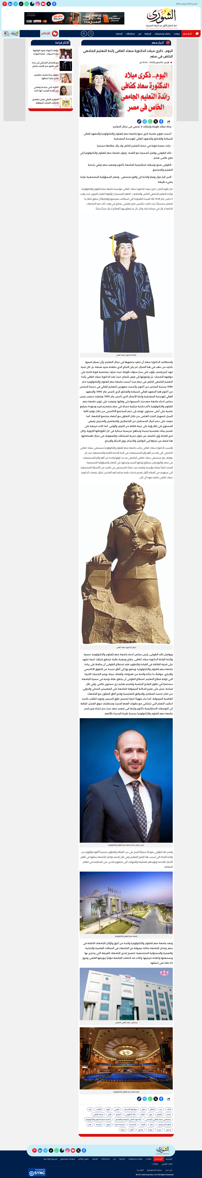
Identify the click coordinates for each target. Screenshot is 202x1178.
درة (160, 1109)
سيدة (159, 1130)
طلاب (169, 1109)
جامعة (99, 1124)
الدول (108, 1124)
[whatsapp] (139, 121)
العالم (152, 1109)
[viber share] (144, 121)
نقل (89, 1124)
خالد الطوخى (130, 1114)
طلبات (143, 1124)
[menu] (91, 33)
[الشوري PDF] (10, 33)
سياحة (150, 1130)
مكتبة (123, 1130)
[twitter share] (155, 121)
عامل (169, 1114)
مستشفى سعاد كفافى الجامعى (158, 1119)
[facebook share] (161, 121)
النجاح (118, 1114)
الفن (109, 1114)
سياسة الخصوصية (154, 1170)
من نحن (168, 1170)
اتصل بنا (140, 1170)
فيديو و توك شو (50, 1159)
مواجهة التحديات (130, 1109)
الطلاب (99, 1109)
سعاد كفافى (98, 1114)
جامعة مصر (120, 1124)
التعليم (159, 1114)
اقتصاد (119, 34)
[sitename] (163, 1150)
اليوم (108, 1109)
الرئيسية (169, 1159)
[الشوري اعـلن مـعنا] (49, 33)
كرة (90, 1109)
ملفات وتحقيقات (162, 34)
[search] (84, 33)
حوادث (177, 34)
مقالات (155, 1164)
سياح (143, 1109)
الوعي (116, 1109)
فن (139, 34)
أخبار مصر (187, 34)
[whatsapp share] (150, 121)
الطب (142, 1114)
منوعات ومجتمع (67, 1159)
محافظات (130, 34)
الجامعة (132, 1124)
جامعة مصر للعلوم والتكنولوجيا (98, 1119)
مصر (152, 1124)
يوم (150, 1114)
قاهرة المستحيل (164, 1124)
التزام (132, 1130)
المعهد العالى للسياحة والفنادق (128, 1119)
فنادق (140, 1130)
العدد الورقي (166, 1164)
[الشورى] (162, 18)
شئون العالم (83, 1159)
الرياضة (147, 34)
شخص (168, 1130)
